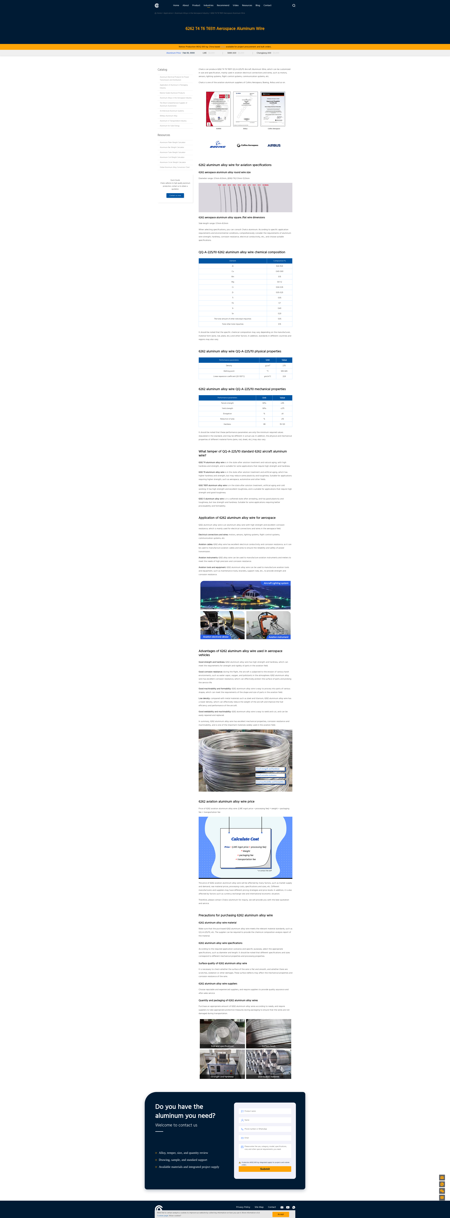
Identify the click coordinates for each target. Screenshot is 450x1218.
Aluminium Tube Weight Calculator (172, 152)
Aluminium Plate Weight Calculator (172, 142)
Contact (267, 5)
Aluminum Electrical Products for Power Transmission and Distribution (174, 79)
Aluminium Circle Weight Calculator (173, 162)
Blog (258, 5)
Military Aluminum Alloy (168, 116)
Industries (208, 5)
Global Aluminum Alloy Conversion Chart (175, 167)
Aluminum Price (173, 53)
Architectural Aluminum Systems (172, 111)
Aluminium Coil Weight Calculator (172, 157)
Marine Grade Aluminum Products (172, 93)
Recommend (223, 5)
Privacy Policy (243, 1207)
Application (168, 13)
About (186, 5)
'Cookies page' (162, 1215)
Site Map (259, 1207)
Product (196, 5)
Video (236, 5)
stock (223, 46)
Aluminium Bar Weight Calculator (172, 147)
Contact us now (175, 195)
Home (176, 5)
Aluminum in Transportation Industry (173, 121)
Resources (247, 5)
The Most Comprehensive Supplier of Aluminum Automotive (173, 104)
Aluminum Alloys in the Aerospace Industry (192, 13)
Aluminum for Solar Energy (170, 125)
